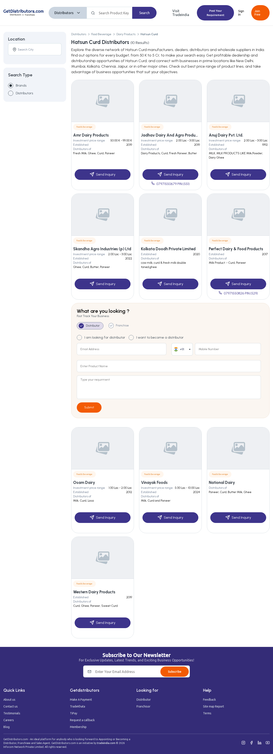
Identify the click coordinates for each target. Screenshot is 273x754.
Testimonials (11, 713)
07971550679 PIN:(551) (173, 184)
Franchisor (143, 706)
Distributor (143, 699)
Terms (207, 713)
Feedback (209, 699)
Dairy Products (125, 34)
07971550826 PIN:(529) (241, 293)
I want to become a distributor (160, 337)
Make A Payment (81, 699)
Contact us (10, 706)
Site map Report (213, 706)
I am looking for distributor (104, 337)
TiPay (73, 713)
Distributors (64, 13)
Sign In (241, 12)
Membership (78, 727)
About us (9, 699)
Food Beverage (101, 34)
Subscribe (174, 671)
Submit (89, 407)
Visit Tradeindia (180, 13)
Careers (8, 720)
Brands (21, 85)
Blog (6, 727)
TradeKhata (77, 706)
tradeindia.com (106, 743)
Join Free (257, 12)
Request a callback (82, 720)
